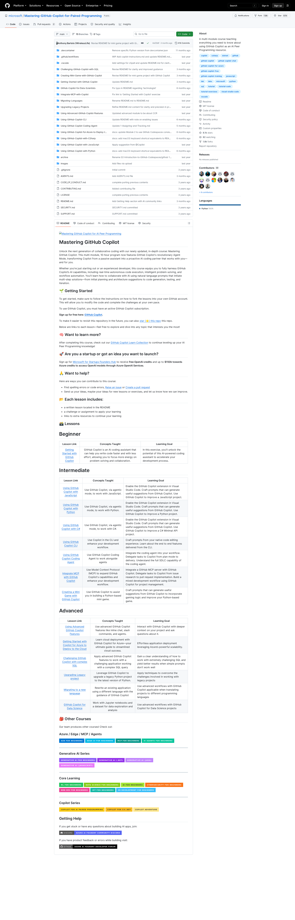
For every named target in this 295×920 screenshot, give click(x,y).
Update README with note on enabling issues (135, 119)
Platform (19, 5)
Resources (52, 5)
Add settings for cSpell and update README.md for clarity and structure (148, 63)
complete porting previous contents (130, 182)
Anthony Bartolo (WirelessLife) (73, 43)
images (64, 163)
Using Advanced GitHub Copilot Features (74, 630)
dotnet (225, 55)
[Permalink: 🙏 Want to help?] (57, 373)
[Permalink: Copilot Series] (57, 803)
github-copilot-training (211, 76)
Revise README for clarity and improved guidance (137, 69)
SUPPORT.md (68, 213)
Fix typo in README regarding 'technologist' (134, 88)
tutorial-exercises (209, 91)
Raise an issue (113, 387)
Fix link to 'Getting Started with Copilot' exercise (136, 94)
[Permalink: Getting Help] (57, 818)
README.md (67, 201)
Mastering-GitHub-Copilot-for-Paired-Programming (63, 16)
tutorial (211, 86)
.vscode (65, 63)
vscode (204, 96)
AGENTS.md (67, 176)
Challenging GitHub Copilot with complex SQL (74, 662)
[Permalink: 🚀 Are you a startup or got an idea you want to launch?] (57, 354)
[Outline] (189, 223)
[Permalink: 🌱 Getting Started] (57, 291)
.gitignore (65, 169)
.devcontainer (68, 50)
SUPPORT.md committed (125, 213)
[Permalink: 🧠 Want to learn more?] (57, 334)
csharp (215, 55)
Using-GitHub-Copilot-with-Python (78, 151)
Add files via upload (122, 163)
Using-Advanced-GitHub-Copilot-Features (82, 113)
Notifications (243, 15)
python (232, 81)
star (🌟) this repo (150, 320)
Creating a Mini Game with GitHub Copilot (71, 595)
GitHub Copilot (93, 314)
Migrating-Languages (71, 100)
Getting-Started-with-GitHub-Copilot (79, 81)
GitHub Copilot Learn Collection (129, 342)
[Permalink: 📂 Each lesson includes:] (57, 399)
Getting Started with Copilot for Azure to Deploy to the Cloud (75, 645)
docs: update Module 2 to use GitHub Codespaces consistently (143, 132)
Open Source (72, 5)
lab (202, 81)
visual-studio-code (230, 91)
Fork (262, 15)
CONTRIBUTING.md (71, 188)
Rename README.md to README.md (130, 100)
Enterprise (92, 5)
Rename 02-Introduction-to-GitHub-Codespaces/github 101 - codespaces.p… (151, 157)
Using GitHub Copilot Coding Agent (71, 558)
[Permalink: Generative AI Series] (57, 753)
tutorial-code (225, 86)
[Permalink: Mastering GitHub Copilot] (57, 242)
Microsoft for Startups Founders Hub (94, 361)
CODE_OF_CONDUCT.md (73, 182)
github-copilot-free (210, 71)
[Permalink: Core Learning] (57, 778)
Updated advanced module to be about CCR (134, 113)
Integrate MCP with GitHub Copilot (70, 577)
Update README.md (122, 81)
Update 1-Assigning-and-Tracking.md (131, 125)
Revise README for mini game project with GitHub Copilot (120, 43)
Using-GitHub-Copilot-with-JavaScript (80, 144)
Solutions (35, 5)
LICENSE (65, 195)
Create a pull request (138, 387)
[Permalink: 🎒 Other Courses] (57, 719)
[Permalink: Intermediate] (57, 470)
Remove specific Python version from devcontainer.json (140, 50)
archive (64, 157)
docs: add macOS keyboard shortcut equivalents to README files (145, 138)
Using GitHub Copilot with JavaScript (71, 491)
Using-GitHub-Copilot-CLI (74, 119)
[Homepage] (7, 5)
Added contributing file (123, 188)
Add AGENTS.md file (122, 176)
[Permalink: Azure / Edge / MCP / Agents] (57, 734)
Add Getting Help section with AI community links (136, 201)
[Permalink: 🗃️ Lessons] (57, 423)
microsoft (15, 16)
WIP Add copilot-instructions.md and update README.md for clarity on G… (149, 56)
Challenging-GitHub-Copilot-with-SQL (80, 69)
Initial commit (118, 169)
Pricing (108, 5)
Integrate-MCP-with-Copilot (74, 94)
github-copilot (207, 61)
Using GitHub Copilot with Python (71, 508)
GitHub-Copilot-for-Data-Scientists (78, 88)
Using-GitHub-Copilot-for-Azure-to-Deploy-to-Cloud (87, 132)
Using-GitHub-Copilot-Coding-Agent (79, 125)
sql (202, 86)
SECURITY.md (68, 207)
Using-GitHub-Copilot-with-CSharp (78, 138)
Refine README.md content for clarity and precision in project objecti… (147, 107)
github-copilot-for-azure (212, 66)
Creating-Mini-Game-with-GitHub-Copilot (81, 75)
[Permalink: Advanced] (57, 611)
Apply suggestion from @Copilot (128, 144)
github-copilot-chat (227, 61)
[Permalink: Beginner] (57, 434)
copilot (204, 55)
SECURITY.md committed (125, 207)
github (235, 55)
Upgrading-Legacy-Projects (75, 107)
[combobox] (155, 34)
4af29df (155, 43)
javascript (230, 76)
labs (210, 81)
